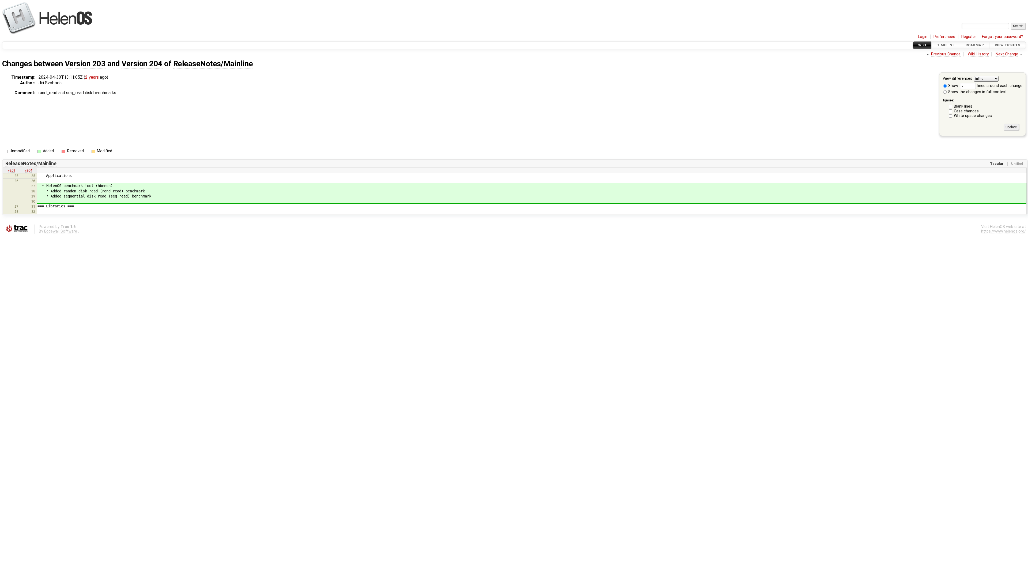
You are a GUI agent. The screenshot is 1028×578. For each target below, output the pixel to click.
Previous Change (946, 54)
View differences (957, 79)
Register (968, 37)
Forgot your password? (1002, 37)
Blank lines (963, 106)
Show (952, 85)
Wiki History (978, 54)
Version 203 (85, 63)
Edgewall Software (60, 231)
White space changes (973, 115)
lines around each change (999, 85)
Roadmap (975, 45)
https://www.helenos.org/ (1003, 231)
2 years (92, 77)
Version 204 (142, 63)
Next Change (1007, 54)
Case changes (966, 111)
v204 (28, 170)
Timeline (946, 45)
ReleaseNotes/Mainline (213, 63)
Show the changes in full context (977, 92)
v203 (11, 170)
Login (922, 37)
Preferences (944, 37)
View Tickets (1007, 45)
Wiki (922, 45)
